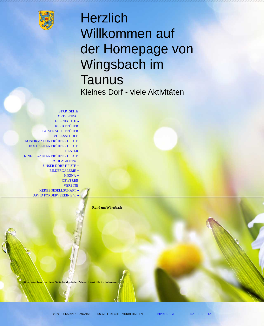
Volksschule (66, 136)
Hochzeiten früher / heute (53, 146)
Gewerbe (70, 180)
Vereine (71, 185)
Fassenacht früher (60, 131)
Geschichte (65, 121)
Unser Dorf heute (59, 165)
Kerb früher (66, 126)
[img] (46, 20)
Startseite (68, 111)
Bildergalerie (63, 170)
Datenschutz (200, 314)
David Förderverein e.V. (54, 195)
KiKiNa (70, 175)
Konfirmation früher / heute (51, 141)
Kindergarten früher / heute (51, 156)
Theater (70, 151)
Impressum (166, 314)
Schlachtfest (65, 160)
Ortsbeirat (68, 116)
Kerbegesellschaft (57, 190)
